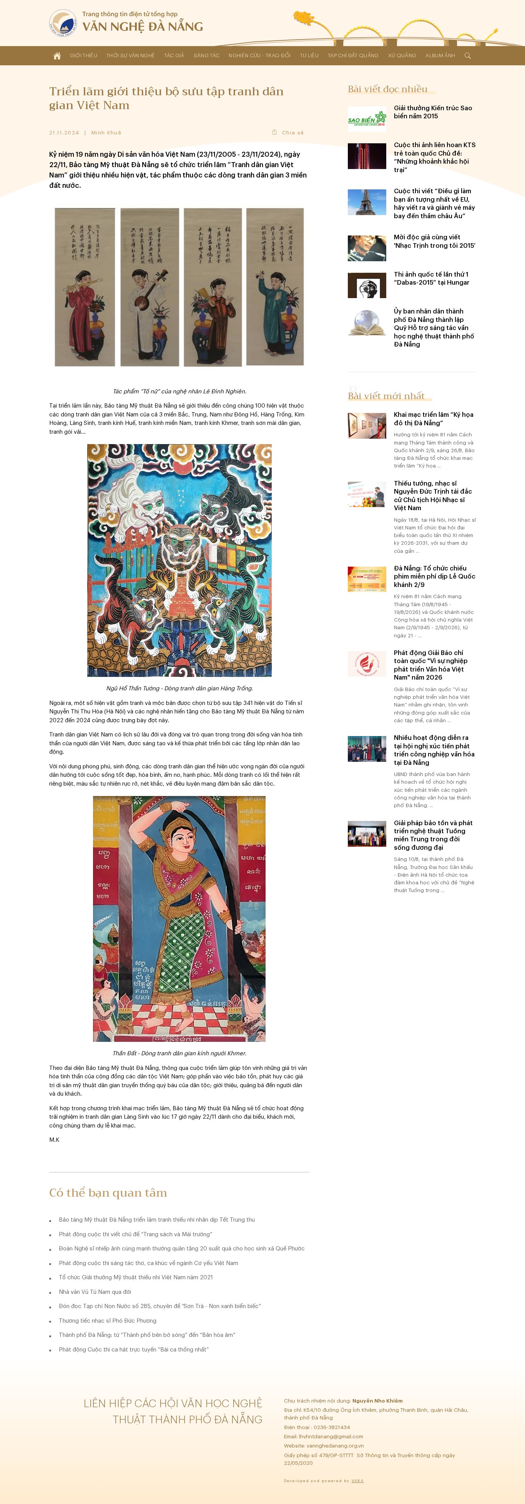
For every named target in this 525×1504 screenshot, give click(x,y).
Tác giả (174, 55)
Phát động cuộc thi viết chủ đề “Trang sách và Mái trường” (135, 1234)
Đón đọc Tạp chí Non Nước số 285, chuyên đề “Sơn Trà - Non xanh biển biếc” (160, 1306)
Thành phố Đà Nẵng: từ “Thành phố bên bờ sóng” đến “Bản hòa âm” (147, 1335)
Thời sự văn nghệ (130, 55)
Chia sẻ (293, 132)
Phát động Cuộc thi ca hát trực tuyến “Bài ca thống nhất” (134, 1350)
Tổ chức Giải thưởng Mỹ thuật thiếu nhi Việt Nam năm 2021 (136, 1277)
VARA (358, 1481)
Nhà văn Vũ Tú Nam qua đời (95, 1292)
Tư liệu (309, 55)
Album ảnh (440, 55)
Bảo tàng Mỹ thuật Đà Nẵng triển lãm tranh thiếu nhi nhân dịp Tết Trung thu (157, 1220)
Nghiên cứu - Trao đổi (260, 55)
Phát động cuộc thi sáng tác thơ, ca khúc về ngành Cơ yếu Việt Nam (148, 1263)
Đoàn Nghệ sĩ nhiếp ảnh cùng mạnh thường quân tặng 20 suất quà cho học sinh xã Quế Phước (182, 1249)
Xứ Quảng (402, 55)
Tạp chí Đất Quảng (353, 55)
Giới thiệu (83, 55)
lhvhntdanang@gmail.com (332, 1436)
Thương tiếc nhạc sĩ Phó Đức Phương (107, 1321)
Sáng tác (207, 55)
